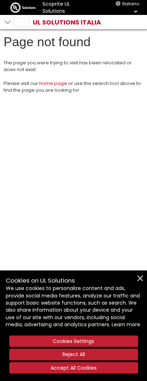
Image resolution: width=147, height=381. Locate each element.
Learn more (126, 324)
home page (53, 83)
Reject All (73, 354)
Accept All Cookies (74, 367)
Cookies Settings (73, 341)
